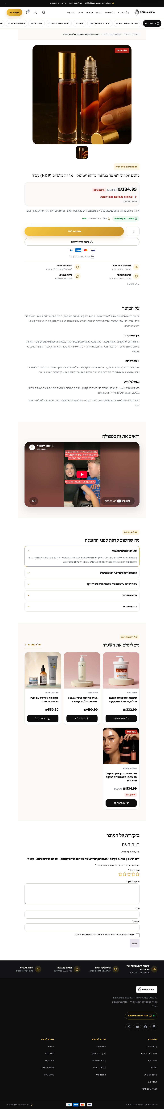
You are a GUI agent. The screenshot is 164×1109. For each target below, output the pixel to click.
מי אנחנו (89, 12)
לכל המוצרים (34, 644)
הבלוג (80, 12)
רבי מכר (99, 12)
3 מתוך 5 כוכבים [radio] (129, 874)
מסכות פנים (152, 1081)
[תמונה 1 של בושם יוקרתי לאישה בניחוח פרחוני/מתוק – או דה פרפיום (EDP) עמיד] (82, 152)
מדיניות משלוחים (99, 1060)
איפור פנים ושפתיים (149, 1053)
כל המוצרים (109, 12)
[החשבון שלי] (35, 12)
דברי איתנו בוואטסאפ (138, 1015)
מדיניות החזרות (99, 1067)
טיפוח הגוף (152, 1060)
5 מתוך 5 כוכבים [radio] (120, 874)
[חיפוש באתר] (43, 12)
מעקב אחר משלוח (98, 1053)
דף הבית (136, 34)
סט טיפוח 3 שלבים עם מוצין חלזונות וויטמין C (44, 699)
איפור (79, 23)
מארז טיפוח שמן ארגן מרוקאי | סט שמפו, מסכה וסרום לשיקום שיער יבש (121, 777)
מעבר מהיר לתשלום (80, 241)
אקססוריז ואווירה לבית (112, 34)
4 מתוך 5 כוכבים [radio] (125, 874)
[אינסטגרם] (153, 1026)
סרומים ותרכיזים (150, 1074)
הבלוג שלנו (49, 1053)
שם (137, 908)
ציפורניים (36, 23)
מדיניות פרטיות (48, 1067)
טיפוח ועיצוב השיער (58, 23)
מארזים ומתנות (16, 23)
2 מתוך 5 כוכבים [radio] (133, 874)
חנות (127, 34)
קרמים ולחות (152, 1046)
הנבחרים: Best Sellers (127, 23)
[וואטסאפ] (128, 1026)
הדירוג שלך (133, 870)
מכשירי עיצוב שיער (149, 1088)
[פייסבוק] (145, 1026)
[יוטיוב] (137, 1026)
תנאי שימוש (49, 1060)
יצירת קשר (71, 12)
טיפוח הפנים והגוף (100, 23)
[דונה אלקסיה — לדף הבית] (146, 12)
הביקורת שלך (132, 881)
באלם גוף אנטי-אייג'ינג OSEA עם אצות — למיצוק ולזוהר (83, 699)
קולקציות (125, 12)
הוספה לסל (74, 231)
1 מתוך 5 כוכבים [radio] (137, 874)
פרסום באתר (49, 1074)
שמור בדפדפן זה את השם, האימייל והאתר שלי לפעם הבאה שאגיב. (104, 934)
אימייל (135, 921)
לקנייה (16, 12)
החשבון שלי (101, 1074)
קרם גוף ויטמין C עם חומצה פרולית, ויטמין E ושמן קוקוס (123, 699)
